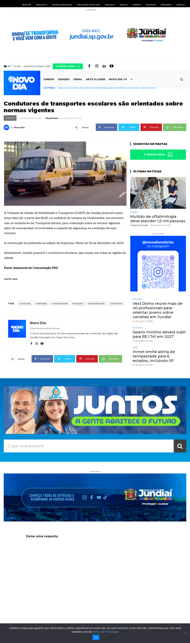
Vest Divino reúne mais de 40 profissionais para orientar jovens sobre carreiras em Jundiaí (158, 310)
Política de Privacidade (106, 631)
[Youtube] (111, 66)
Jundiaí (10, 118)
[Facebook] (89, 66)
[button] (181, 79)
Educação (137, 299)
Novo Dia (19, 127)
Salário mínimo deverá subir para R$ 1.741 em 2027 (87, 87)
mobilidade (41, 303)
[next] (184, 88)
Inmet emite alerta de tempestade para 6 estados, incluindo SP (154, 356)
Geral (135, 347)
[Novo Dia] (7, 127)
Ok (96, 637)
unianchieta (116, 303)
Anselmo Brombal (139, 225)
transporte (78, 303)
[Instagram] (96, 66)
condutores (24, 303)
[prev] (178, 88)
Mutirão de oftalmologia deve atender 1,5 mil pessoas (157, 218)
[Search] (180, 445)
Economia (137, 328)
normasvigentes (60, 303)
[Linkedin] (104, 66)
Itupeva (133, 212)
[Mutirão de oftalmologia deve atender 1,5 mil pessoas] (158, 193)
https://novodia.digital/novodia (45, 328)
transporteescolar (96, 303)
